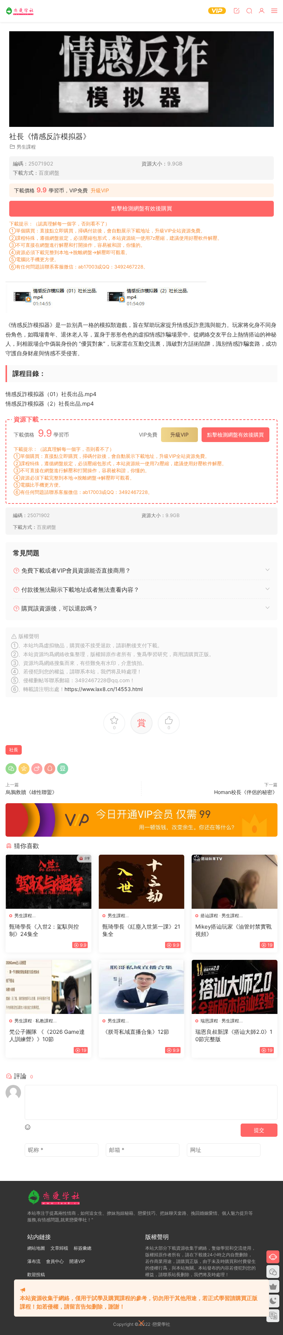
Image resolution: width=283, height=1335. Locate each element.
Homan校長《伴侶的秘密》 (245, 792)
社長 (13, 749)
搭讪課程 (209, 915)
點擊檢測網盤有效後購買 (141, 208)
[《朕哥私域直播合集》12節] (142, 987)
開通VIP (77, 1261)
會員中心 (55, 1261)
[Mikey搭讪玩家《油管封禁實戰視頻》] (234, 882)
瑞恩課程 (209, 1021)
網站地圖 (36, 1248)
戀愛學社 (20, 11)
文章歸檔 (59, 1248)
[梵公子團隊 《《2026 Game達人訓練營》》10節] (48, 987)
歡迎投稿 (36, 1274)
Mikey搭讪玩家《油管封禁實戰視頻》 (233, 930)
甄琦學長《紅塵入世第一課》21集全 (141, 930)
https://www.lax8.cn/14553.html (103, 689)
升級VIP (100, 190)
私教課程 (44, 1021)
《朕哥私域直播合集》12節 (135, 1031)
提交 (259, 1130)
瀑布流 (34, 1261)
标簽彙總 (82, 1248)
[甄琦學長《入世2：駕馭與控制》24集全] (48, 882)
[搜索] (249, 10)
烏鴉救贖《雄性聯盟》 (31, 792)
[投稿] (236, 10)
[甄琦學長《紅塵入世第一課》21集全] (142, 882)
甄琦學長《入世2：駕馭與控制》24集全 (44, 930)
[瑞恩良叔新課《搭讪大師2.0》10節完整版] (234, 987)
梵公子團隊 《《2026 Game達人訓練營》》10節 (47, 1035)
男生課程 (26, 147)
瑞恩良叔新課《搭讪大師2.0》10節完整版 (233, 1035)
